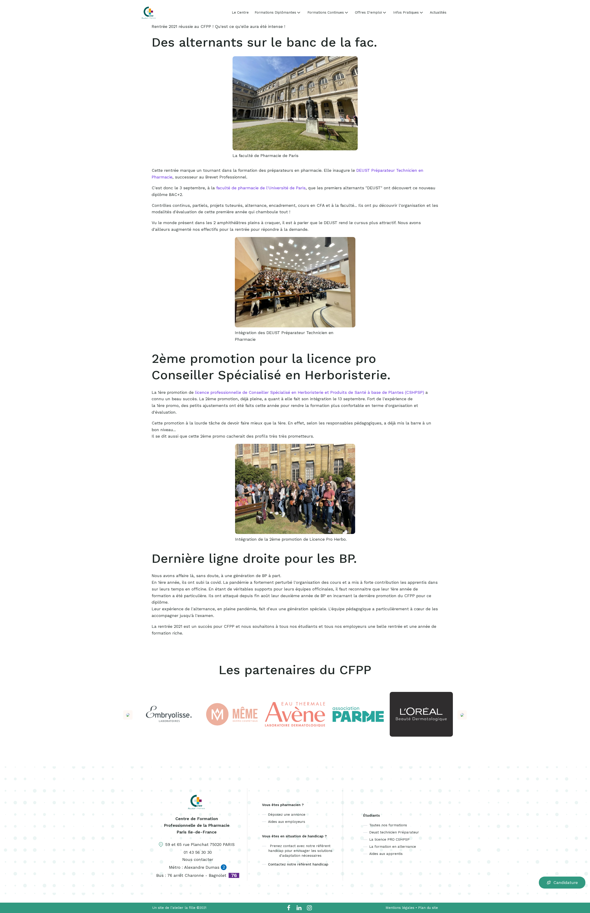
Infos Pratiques (406, 12)
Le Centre (240, 13)
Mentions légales (400, 908)
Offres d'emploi (368, 12)
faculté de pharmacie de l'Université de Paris (261, 187)
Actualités (438, 13)
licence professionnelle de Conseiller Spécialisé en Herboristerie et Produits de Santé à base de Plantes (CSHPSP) (309, 392)
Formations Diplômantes (275, 12)
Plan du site (428, 908)
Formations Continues (325, 12)
